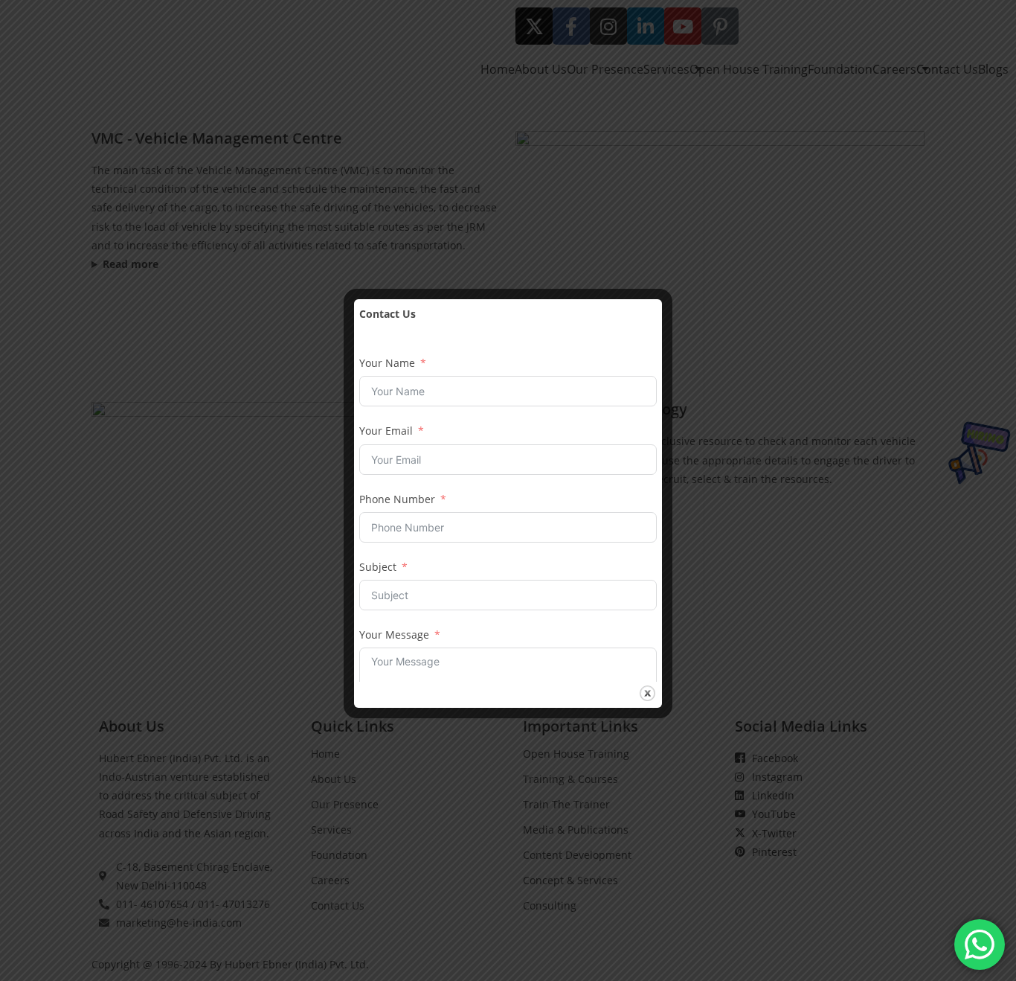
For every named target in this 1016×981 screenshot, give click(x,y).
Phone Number (397, 499)
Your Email (386, 431)
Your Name (387, 363)
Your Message (394, 634)
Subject (377, 567)
